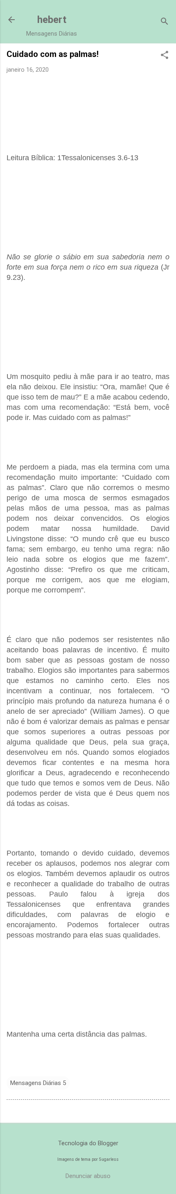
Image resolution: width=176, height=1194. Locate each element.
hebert (51, 19)
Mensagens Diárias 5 (38, 1083)
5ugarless (109, 1159)
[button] (164, 55)
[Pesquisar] (164, 22)
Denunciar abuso (88, 1176)
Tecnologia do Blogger (88, 1143)
